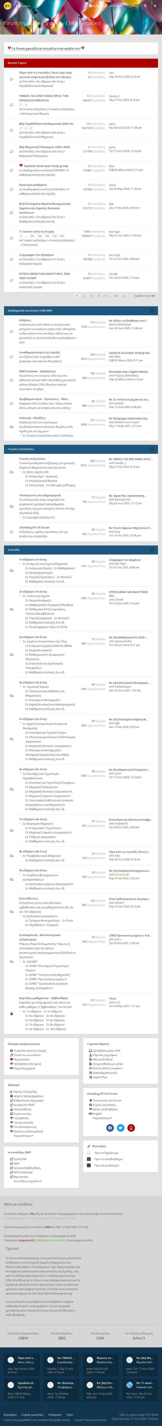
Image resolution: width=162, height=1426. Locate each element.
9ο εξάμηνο (36, 1029)
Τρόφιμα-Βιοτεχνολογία (44, 920)
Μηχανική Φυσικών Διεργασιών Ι (50, 746)
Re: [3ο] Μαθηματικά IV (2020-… (128, 637)
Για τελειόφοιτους (25, 1127)
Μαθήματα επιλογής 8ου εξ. (47, 860)
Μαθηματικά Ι (66, 568)
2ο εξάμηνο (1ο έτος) (50, 282)
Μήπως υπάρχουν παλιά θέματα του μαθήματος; (106, 1387)
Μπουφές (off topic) (62, 485)
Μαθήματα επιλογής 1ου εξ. (47, 581)
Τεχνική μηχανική (40, 618)
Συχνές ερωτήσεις (104, 1105)
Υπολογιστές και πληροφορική (40, 495)
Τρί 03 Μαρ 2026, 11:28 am (125, 189)
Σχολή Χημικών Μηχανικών (48, 1262)
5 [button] (106, 296)
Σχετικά (12, 1248)
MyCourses (20, 1177)
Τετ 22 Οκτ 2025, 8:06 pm (124, 259)
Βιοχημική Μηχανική (40, 823)
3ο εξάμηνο (36, 1016)
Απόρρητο (55, 1415)
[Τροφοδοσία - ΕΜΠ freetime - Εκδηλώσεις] (75, 371)
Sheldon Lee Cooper (127, 422)
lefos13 (139, 1338)
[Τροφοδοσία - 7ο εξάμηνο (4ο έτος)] (75, 819)
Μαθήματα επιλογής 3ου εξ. (47, 672)
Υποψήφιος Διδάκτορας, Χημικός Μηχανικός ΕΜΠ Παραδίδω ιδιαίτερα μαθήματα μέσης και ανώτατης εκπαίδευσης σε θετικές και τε (66, 1387)
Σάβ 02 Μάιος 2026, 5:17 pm (126, 170)
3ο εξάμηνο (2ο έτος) (33, 637)
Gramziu (101, 1420)
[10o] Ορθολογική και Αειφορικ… (129, 899)
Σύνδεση (116, 6)
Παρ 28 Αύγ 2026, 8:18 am (124, 76)
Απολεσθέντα (22, 1109)
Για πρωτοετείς (23, 1122)
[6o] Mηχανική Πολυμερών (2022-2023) (44, 147)
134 (54, 236)
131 (32, 236)
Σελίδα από (144, 296)
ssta (111, 73)
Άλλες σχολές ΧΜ (37, 472)
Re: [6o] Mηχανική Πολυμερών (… (129, 769)
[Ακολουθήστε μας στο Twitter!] (120, 1128)
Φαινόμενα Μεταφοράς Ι (44, 700)
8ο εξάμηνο (57, 1024)
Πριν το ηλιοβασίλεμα (108, 1159)
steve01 (119, 902)
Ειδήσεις (25, 320)
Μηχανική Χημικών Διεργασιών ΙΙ (50, 832)
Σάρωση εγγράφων (104, 1055)
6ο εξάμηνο (57, 1020)
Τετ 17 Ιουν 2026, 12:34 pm (125, 151)
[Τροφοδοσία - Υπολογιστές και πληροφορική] (75, 495)
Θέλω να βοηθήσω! (105, 1109)
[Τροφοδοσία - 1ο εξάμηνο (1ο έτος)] (75, 559)
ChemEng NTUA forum (34, 527)
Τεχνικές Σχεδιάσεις (42, 577)
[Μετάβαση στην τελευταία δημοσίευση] (11, 79)
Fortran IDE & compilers (107, 1068)
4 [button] (98, 296)
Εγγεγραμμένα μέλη (80, 1240)
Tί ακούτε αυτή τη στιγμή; (36, 231)
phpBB (23, 1420)
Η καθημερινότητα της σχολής (39, 352)
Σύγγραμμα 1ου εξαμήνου (36, 255)
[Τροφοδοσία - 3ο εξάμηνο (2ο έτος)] (75, 637)
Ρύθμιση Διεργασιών (42, 837)
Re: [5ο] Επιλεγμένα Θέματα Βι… (128, 719)
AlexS (112, 185)
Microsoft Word (102, 1059)
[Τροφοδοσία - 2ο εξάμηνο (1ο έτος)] (75, 591)
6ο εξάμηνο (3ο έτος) (50, 151)
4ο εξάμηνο (57, 1016)
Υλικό (112, 998)
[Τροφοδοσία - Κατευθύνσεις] (75, 898)
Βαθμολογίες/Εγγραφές (28, 1100)
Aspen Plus (99, 1077)
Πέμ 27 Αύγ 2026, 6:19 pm (124, 100)
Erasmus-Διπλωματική (28, 1131)
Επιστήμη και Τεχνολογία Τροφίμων (52, 782)
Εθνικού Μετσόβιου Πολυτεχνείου (28, 1267)
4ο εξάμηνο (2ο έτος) (33, 682)
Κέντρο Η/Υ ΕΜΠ (23, 1105)
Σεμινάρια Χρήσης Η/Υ (41, 517)
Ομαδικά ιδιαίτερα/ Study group (46, 166)
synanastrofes (123, 641)
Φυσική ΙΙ (63, 618)
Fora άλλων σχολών (26, 1181)
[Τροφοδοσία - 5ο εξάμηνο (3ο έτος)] (75, 719)
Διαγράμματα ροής (104, 1073)
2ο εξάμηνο (54, 1011)
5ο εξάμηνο (36, 1020)
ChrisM (113, 274)
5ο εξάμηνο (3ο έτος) (50, 217)
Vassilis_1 (114, 96)
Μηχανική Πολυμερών (33, 156)
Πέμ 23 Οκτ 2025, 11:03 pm (125, 235)
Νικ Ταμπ (114, 232)
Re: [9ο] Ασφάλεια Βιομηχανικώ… (130, 871)
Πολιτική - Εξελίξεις (32, 418)
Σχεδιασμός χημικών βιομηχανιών (51, 884)
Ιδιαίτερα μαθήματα (33, 185)
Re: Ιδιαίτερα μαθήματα (73, 1383)
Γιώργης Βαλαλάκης (127, 375)
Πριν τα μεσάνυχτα (106, 1165)
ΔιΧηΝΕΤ (32, 961)
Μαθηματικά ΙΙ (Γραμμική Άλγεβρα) (51, 605)
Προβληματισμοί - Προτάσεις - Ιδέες (43, 399)
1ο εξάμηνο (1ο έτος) (50, 259)
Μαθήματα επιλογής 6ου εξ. (47, 809)
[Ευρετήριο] (7, 6)
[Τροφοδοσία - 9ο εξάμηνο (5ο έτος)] (75, 870)
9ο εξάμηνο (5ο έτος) (33, 870)
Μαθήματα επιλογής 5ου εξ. (37, 221)
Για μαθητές (21, 1118)
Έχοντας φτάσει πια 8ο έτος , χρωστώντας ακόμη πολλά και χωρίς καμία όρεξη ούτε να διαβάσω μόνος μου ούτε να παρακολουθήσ (27, 1387)
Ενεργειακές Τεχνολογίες (45, 828)
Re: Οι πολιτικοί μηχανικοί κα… (129, 399)
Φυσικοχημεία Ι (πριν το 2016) (48, 627)
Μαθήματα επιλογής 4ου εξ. (47, 709)
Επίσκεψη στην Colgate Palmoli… (129, 372)
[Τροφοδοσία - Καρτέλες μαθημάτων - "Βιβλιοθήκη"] (75, 998)
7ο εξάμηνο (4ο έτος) (33, 819)
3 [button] (91, 296)
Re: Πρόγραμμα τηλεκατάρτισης (128, 418)
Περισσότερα (22, 1136)
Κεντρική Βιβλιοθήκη (27, 1168)
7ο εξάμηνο (36, 1024)
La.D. (118, 1002)
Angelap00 (121, 823)
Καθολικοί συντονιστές (51, 1240)
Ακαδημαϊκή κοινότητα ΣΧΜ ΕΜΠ (44, 170)
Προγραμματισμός (41, 572)
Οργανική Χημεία (38, 687)
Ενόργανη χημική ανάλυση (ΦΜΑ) (50, 646)
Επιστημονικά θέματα (35, 113)
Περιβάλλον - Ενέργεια (43, 925)
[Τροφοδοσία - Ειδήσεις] (75, 320)
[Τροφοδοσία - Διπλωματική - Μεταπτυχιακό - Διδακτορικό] (75, 944)
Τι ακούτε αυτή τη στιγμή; (29, 1050)
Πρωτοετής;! (21, 1059)
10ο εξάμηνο (58, 1029)
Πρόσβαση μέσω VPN (106, 1050)
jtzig (117, 531)
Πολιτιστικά (29, 245)
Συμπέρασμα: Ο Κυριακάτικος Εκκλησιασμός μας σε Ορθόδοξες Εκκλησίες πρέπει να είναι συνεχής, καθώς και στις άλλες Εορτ (66, 1362)
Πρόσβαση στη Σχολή (27, 1064)
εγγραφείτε (40, 1306)
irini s (118, 939)
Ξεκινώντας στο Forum (107, 1100)
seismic (119, 403)
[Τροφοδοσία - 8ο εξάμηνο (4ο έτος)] (75, 851)
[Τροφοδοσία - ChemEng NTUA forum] (75, 527)
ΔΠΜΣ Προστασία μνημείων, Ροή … (130, 935)
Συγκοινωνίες (22, 1114)
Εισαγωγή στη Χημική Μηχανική (47, 564)
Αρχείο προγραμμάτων (28, 1096)
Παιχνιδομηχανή (24, 1068)
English (97, 1114)
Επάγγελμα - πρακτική (43, 476)
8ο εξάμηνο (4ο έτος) (50, 81)
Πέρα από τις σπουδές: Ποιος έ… (129, 852)
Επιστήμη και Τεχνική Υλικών (47, 732)
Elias (111, 166)
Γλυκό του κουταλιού (27, 1055)
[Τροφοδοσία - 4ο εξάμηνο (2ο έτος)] (75, 682)
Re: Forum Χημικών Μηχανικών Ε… (130, 528)
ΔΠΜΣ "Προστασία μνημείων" (48, 979)
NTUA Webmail (22, 1172)
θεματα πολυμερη (145, 1362)
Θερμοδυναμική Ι (40, 600)
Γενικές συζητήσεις (35, 109)
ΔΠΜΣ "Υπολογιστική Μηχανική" (50, 975)
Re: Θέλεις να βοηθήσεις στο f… (128, 320)
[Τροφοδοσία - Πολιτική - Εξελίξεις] (75, 418)
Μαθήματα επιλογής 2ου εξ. (47, 622)
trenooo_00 (122, 874)
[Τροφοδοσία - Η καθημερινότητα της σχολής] (75, 352)
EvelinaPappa (123, 324)
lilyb (111, 204)
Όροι (70, 1415)
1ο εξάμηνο (34, 1011)
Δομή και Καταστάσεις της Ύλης (47, 641)
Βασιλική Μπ (122, 499)
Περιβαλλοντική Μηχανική (36, 86)
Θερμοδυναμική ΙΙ (40, 650)
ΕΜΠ (16, 1163)
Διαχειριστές (26, 1240)
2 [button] (84, 296)
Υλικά (69, 920)
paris (112, 124)
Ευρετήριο (10, 1415)
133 (47, 236)
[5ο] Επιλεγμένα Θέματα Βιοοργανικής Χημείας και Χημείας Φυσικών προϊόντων (45, 208)
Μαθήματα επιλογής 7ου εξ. (47, 841)
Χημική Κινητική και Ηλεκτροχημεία (52, 704)
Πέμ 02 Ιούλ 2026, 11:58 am (125, 127)
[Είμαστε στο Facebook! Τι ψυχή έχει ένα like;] (110, 1128)
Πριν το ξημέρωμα (106, 1153)
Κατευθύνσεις (28, 898)
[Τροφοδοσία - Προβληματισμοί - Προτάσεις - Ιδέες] (75, 399)
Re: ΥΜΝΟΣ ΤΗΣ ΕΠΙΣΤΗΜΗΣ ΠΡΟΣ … (131, 459)
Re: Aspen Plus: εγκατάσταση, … (128, 496)
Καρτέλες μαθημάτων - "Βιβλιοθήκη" (44, 998)
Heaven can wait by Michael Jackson (145, 1387)
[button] (124, 296)
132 (40, 236)
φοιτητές (51, 1271)
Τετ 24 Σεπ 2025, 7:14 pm (124, 278)
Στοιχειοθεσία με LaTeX (107, 1064)
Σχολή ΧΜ (19, 1159)
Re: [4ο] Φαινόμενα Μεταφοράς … (129, 683)
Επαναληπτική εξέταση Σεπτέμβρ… (130, 819)
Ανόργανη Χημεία (30, 263)
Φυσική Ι (66, 577)
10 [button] (116, 296)
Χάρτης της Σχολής (24, 1091)
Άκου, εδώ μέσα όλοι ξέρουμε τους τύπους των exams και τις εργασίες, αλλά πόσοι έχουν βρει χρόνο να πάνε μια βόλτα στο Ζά (27, 1362)
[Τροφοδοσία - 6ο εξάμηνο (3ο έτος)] (75, 769)
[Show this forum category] (152, 310)
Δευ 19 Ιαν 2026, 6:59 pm (124, 208)
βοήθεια (18, 1315)
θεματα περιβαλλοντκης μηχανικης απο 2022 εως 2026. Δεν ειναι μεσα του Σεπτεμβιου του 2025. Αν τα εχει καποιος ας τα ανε (106, 1362)
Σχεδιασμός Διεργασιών (42, 916)
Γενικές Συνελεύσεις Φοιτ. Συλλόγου (50, 435)
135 (62, 236)
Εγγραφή (133, 6)
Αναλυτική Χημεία (30, 287)
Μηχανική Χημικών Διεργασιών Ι (50, 796)
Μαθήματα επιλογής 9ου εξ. (47, 888)
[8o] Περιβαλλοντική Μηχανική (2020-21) (46, 123)
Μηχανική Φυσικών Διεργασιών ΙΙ (50, 791)
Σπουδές (28, 81)
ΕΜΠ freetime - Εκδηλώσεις (37, 371)
